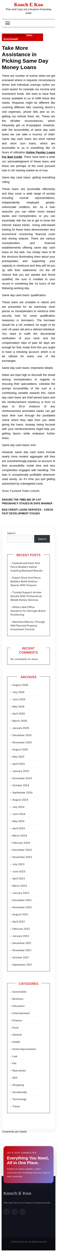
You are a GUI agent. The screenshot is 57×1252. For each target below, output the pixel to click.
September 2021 (22, 964)
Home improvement (24, 1049)
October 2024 (20, 785)
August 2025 (20, 749)
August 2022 (20, 914)
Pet (14, 1063)
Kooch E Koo (28, 4)
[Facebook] (6, 1212)
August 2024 (20, 799)
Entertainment (21, 1013)
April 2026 (18, 713)
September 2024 (22, 792)
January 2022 (20, 936)
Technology (19, 1099)
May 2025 (18, 756)
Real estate (19, 1070)
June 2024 (18, 814)
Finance (17, 1020)
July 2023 (18, 864)
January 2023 (20, 892)
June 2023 (18, 871)
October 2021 (20, 957)
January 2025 (20, 771)
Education (18, 1006)
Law (14, 1056)
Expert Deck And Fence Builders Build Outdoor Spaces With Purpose (25, 581)
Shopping (18, 1084)
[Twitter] (14, 1212)
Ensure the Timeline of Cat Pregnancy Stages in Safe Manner (27, 501)
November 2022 (22, 907)
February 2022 (21, 928)
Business (17, 998)
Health (16, 1041)
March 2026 (19, 720)
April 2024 (18, 828)
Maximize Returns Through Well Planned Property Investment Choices (27, 625)
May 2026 (18, 706)
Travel (16, 1106)
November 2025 (22, 742)
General (17, 1034)
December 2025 (22, 735)
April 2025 (18, 763)
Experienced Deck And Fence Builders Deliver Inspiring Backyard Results (26, 566)
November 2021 (22, 950)
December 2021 (21, 943)
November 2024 (22, 778)
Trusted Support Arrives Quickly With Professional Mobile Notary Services (26, 596)
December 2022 (22, 900)
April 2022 (18, 921)
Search (11, 533)
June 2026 (18, 699)
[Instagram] (22, 1212)
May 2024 (18, 821)
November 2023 (22, 857)
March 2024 (19, 835)
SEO (14, 1077)
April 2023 (18, 878)
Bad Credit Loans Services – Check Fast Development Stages (27, 511)
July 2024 (18, 806)
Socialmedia (19, 1092)
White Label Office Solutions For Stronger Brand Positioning (27, 610)
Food (15, 1027)
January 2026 (20, 728)
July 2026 (18, 692)
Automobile (19, 991)
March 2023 (19, 885)
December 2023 (22, 849)
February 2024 (21, 842)
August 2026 (20, 684)
